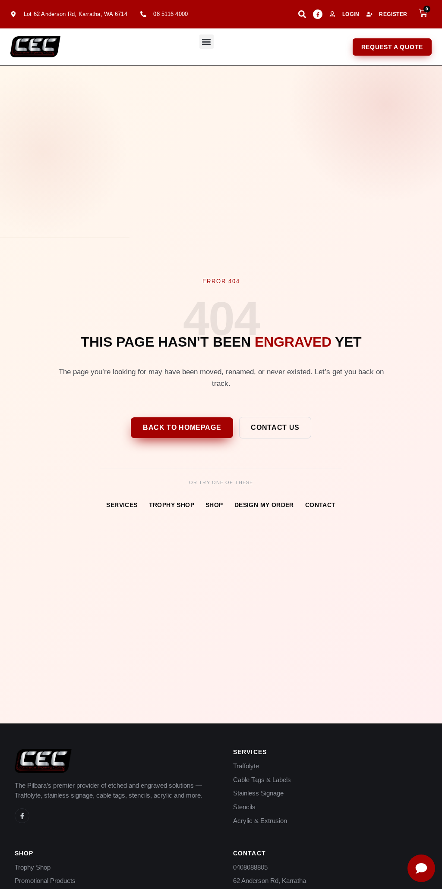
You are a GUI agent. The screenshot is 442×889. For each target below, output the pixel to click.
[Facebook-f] (317, 14)
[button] (206, 41)
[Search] (302, 14)
